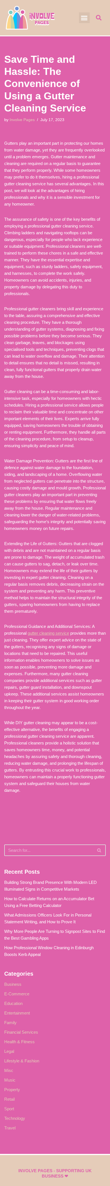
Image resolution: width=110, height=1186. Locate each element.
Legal (9, 1051)
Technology (14, 1118)
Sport (9, 1108)
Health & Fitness (19, 1041)
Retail (9, 1099)
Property (12, 1089)
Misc (8, 1070)
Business (12, 984)
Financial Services (21, 1032)
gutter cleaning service (48, 633)
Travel (10, 1127)
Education (13, 1003)
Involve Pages (22, 120)
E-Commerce (16, 993)
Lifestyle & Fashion (21, 1060)
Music (10, 1080)
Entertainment (17, 1013)
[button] (84, 17)
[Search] (99, 850)
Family (10, 1022)
